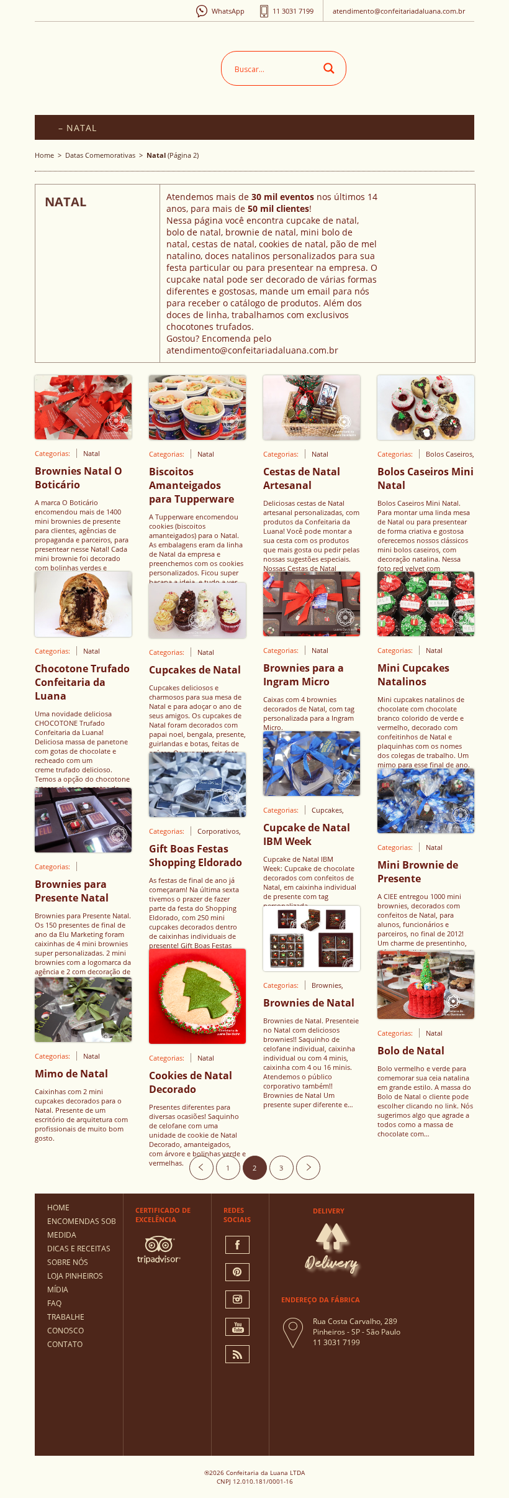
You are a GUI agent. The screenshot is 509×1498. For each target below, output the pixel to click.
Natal (91, 453)
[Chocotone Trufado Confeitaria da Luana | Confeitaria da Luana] (83, 633)
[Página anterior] (201, 1168)
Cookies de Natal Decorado (190, 1082)
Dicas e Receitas (78, 1248)
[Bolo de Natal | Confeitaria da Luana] (425, 1015)
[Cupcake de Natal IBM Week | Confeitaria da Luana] (311, 792)
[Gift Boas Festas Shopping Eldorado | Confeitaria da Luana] (197, 813)
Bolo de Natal (410, 1050)
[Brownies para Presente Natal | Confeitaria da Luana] (83, 849)
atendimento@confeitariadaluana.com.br (399, 11)
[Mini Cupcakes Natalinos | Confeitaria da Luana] (425, 632)
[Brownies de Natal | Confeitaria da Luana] (311, 967)
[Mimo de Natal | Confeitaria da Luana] (83, 1038)
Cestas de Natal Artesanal (301, 478)
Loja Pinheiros (75, 1276)
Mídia (57, 1289)
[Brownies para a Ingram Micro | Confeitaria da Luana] (311, 632)
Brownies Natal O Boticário (78, 477)
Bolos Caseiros (449, 454)
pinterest (237, 1272)
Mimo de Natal (71, 1073)
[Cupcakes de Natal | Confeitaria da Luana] (197, 634)
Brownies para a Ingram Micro (303, 674)
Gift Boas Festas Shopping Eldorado (195, 855)
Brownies (326, 985)
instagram (237, 1299)
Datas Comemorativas (100, 155)
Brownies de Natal (308, 1003)
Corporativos (218, 831)
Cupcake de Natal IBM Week (306, 834)
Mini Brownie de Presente (417, 871)
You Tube (237, 1326)
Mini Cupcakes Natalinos (413, 674)
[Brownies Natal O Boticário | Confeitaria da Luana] (83, 435)
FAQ (54, 1303)
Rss (237, 1354)
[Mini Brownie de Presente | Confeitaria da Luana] (425, 829)
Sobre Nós (67, 1262)
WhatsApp (228, 11)
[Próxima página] (308, 1168)
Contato (65, 1344)
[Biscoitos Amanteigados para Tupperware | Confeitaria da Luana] (197, 436)
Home (44, 155)
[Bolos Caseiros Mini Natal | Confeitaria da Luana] (425, 436)
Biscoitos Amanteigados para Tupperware (191, 485)
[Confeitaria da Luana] (131, 65)
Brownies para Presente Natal (72, 891)
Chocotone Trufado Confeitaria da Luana (82, 682)
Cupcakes (327, 810)
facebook (237, 1244)
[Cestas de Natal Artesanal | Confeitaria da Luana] (311, 436)
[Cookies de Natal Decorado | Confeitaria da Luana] (197, 1040)
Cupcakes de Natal (195, 670)
